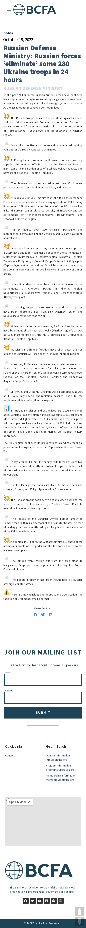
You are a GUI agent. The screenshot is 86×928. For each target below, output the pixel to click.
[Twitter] (33, 901)
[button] (9, 11)
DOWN (79, 921)
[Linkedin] (47, 901)
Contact (10, 755)
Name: (8, 690)
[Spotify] (54, 901)
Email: (8, 672)
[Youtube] (40, 901)
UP (79, 911)
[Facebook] (26, 901)
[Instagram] (61, 901)
